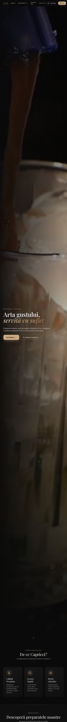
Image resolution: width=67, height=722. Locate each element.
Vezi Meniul (10, 337)
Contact (42, 3)
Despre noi (33, 3)
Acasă (5, 3)
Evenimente (22, 3)
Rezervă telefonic (32, 337)
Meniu (13, 3)
